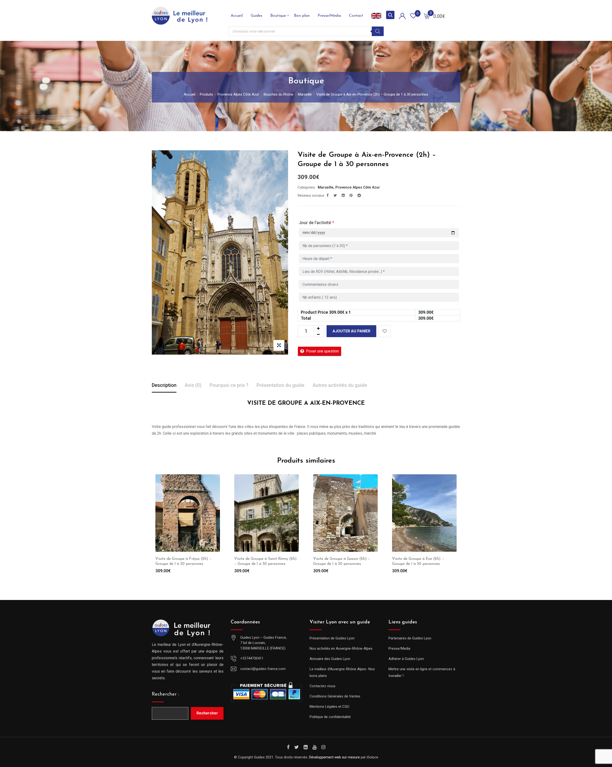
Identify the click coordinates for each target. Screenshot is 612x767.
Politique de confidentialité (330, 717)
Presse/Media (329, 16)
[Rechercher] (378, 31)
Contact (356, 16)
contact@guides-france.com (263, 669)
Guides (256, 16)
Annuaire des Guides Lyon (330, 659)
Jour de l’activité (316, 222)
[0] (427, 15)
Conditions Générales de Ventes (335, 696)
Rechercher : (165, 694)
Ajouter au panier (351, 331)
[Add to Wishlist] (385, 331)
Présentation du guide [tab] (280, 385)
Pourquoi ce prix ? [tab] (229, 385)
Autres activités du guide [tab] (339, 385)
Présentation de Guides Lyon (332, 638)
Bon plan (302, 16)
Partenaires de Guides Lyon (409, 638)
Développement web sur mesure (334, 757)
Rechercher (207, 713)
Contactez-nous (322, 686)
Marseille (325, 187)
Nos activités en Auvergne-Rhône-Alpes (341, 648)
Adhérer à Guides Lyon (406, 659)
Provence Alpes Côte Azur (357, 187)
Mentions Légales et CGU (329, 706)
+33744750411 (251, 658)
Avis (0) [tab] (193, 385)
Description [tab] (164, 385)
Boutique (278, 16)
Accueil (237, 16)
